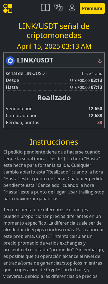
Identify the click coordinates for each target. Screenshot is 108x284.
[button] (45, 8)
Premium (92, 8)
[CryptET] (8, 8)
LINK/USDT (35, 59)
